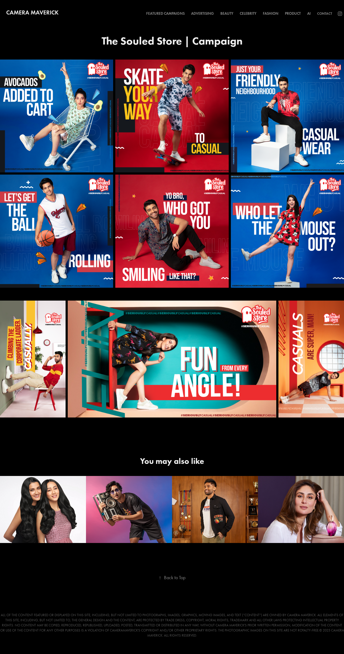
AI (309, 13)
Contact (324, 14)
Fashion (270, 13)
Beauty (226, 13)
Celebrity (248, 13)
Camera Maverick (32, 12)
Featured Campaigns (165, 13)
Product (293, 13)
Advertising (202, 13)
